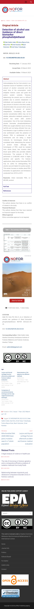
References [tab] (7, 191)
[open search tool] (31, 2)
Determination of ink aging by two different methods (23, 374)
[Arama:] (17, 513)
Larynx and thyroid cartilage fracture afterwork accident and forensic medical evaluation (8, 376)
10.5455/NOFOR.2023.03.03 (15, 58)
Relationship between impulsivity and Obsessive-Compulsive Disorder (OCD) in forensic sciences (15, 475)
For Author (4, 561)
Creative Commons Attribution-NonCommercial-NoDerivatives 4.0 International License (16, 536)
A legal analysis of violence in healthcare (15, 454)
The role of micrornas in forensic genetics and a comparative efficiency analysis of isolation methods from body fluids (16, 463)
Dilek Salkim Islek (10, 42)
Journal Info (5, 548)
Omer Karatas (16, 45)
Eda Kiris (7, 45)
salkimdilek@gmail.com (14, 347)
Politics (3, 552)
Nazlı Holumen (18, 423)
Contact (3, 569)
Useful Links (5, 565)
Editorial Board (6, 557)
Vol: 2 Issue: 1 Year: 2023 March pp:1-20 (14, 20)
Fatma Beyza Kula (23, 42)
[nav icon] (26, 2)
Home (3, 544)
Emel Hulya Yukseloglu (18, 47)
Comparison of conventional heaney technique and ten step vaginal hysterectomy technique (7, 393)
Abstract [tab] (6, 79)
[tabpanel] (17, 132)
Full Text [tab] (6, 186)
